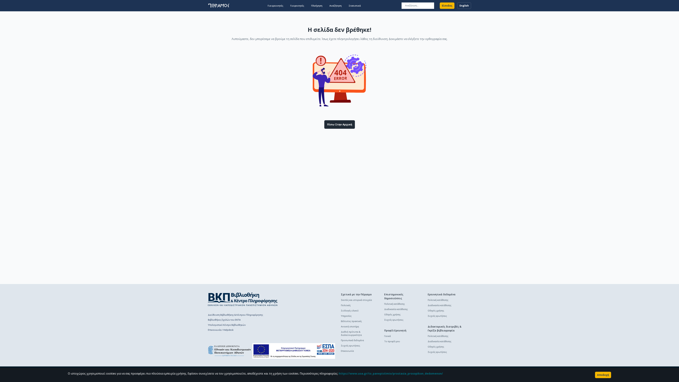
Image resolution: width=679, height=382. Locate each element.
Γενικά (387, 336)
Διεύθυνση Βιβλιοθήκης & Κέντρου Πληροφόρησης (235, 314)
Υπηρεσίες (346, 315)
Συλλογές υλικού (350, 310)
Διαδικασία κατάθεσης (396, 309)
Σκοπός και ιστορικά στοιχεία (356, 300)
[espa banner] (293, 351)
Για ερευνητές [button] (275, 5)
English (464, 5)
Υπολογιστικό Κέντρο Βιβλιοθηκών (227, 324)
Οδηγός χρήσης (392, 314)
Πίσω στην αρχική (339, 124)
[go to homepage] (219, 5)
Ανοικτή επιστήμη (350, 326)
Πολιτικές (346, 305)
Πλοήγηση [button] (316, 5)
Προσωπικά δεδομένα (352, 340)
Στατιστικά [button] (355, 5)
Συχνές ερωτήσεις (350, 345)
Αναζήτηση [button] (335, 5)
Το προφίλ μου (392, 341)
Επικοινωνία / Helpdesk (221, 329)
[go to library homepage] (242, 299)
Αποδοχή (603, 375)
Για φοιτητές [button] (297, 5)
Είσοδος (447, 5)
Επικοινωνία (347, 350)
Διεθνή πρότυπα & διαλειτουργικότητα (351, 333)
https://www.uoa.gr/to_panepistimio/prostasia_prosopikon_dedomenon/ (391, 373)
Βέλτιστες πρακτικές (351, 321)
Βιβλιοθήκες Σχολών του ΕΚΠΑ (224, 319)
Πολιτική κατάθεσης (394, 303)
